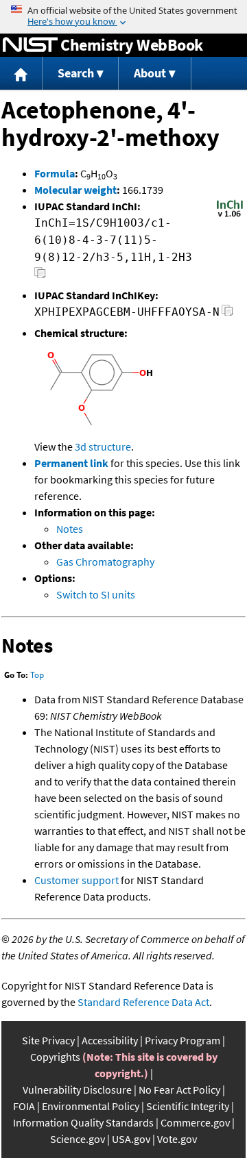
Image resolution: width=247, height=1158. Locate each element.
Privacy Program (182, 1040)
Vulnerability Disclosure (77, 1089)
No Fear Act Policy (179, 1089)
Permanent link (71, 463)
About (150, 73)
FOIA (24, 1106)
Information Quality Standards (83, 1122)
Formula (54, 173)
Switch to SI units (95, 594)
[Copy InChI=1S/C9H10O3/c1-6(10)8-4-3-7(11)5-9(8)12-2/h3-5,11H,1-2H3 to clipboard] (40, 276)
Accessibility (110, 1040)
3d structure (103, 446)
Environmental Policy (90, 1106)
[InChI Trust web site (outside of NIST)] (230, 216)
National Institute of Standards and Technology (30, 45)
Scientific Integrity (187, 1106)
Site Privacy (48, 1040)
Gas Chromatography (105, 561)
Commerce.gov (195, 1122)
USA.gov (131, 1139)
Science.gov (77, 1139)
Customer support (76, 880)
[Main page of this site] (21, 73)
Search (76, 73)
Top (37, 675)
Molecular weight (75, 190)
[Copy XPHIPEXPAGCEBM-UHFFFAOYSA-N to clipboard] (227, 314)
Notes (69, 529)
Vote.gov (177, 1139)
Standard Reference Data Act (143, 1002)
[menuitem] (21, 73)
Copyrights (55, 1056)
